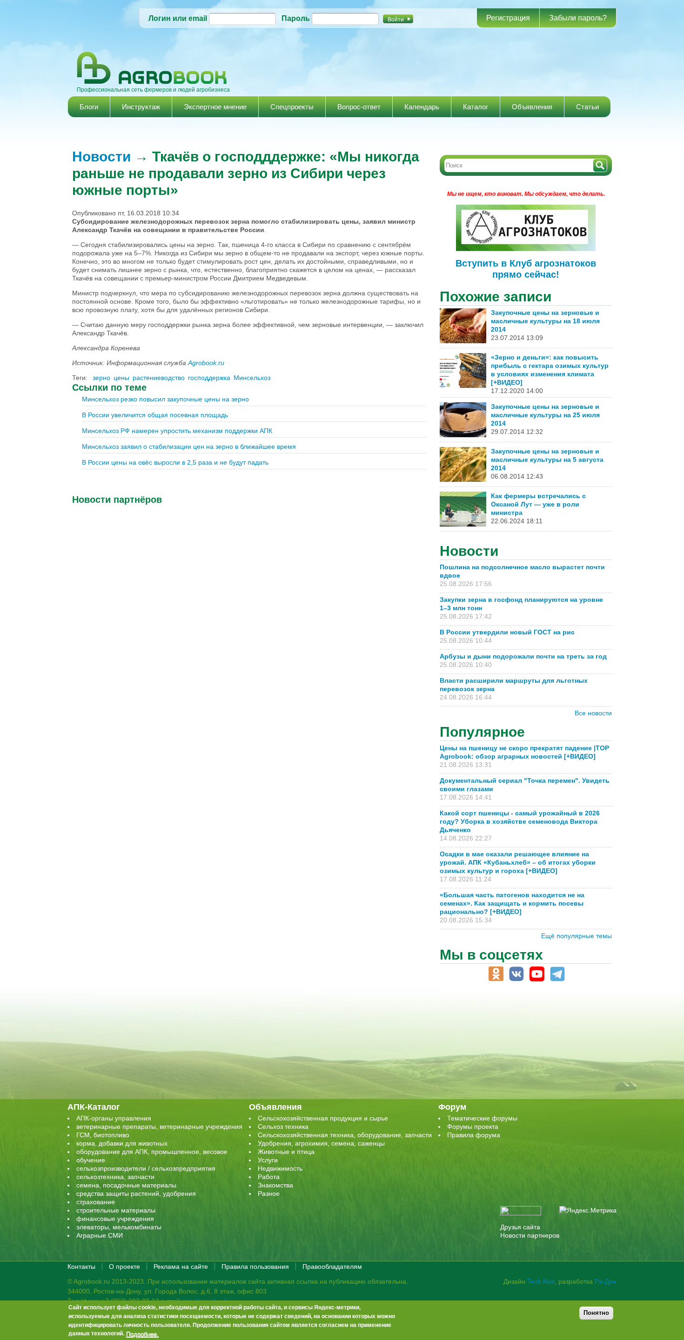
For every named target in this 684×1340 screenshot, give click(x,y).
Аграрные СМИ (99, 1235)
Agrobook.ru (206, 363)
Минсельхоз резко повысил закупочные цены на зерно (165, 399)
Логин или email (177, 18)
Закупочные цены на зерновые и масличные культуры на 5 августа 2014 (547, 459)
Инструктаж (141, 107)
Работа (269, 1176)
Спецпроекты (292, 107)
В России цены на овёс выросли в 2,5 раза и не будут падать (175, 462)
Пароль (296, 18)
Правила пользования (255, 1266)
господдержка (209, 377)
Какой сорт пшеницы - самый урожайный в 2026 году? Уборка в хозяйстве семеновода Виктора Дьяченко (520, 821)
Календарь (421, 107)
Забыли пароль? (578, 18)
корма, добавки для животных (122, 1143)
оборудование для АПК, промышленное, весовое (152, 1151)
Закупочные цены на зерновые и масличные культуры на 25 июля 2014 (545, 415)
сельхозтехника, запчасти (115, 1176)
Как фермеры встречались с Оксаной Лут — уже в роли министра (538, 504)
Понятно (596, 1312)
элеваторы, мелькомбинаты (118, 1227)
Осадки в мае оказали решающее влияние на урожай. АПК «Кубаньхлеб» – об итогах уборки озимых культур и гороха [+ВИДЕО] (518, 862)
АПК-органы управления (113, 1118)
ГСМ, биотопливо (102, 1135)
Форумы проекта (472, 1126)
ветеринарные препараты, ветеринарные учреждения (159, 1126)
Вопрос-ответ (359, 107)
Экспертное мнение (215, 107)
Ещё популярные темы (576, 936)
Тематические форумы (482, 1118)
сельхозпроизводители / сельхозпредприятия (145, 1168)
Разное (269, 1193)
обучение (90, 1160)
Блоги (89, 107)
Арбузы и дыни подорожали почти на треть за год (523, 656)
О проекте (124, 1266)
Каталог (475, 107)
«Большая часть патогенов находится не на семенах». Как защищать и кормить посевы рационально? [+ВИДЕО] (512, 903)
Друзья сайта (520, 1227)
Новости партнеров (529, 1235)
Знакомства (275, 1185)
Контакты (81, 1266)
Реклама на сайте (181, 1266)
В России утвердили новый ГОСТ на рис (507, 632)
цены (121, 377)
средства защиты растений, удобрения (136, 1193)
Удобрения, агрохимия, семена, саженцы (321, 1143)
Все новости (593, 713)
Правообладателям (332, 1266)
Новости (101, 156)
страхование (95, 1202)
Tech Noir (541, 1281)
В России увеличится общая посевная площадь (155, 415)
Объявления (532, 107)
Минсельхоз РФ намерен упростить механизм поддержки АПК (177, 430)
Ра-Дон (606, 1281)
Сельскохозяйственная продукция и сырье (323, 1118)
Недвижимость (280, 1168)
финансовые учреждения (115, 1218)
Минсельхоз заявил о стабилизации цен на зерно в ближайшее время (189, 446)
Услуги (268, 1160)
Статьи (587, 107)
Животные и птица (286, 1151)
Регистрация (508, 18)
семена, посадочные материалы (126, 1185)
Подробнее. (142, 1334)
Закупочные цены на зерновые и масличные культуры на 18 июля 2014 (545, 321)
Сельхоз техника (283, 1126)
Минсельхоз (252, 377)
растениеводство (159, 377)
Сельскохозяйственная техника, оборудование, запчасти (345, 1135)
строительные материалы (115, 1210)
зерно (101, 377)
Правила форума (473, 1135)
